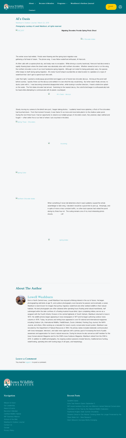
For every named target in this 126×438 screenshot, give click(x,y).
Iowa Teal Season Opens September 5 (83, 403)
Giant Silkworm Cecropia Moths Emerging (82, 420)
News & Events (9, 408)
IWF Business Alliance (12, 417)
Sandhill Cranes (72, 401)
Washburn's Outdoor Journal (26, 23)
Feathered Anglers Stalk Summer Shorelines (83, 412)
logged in (28, 362)
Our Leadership (9, 406)
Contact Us (8, 425)
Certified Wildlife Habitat (12, 414)
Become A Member (11, 411)
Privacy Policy (9, 430)
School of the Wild (10, 419)
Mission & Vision (10, 403)
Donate (6, 428)
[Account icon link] (120, 7)
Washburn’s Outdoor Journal (14, 422)
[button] (35, 3)
